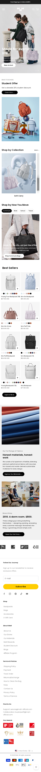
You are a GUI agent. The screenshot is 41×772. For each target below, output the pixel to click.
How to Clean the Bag (12, 681)
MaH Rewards (9, 642)
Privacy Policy (9, 692)
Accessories (9, 614)
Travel (30, 211)
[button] (24, 751)
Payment (7, 670)
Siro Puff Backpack (8, 356)
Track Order (8, 674)
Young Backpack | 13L (9, 385)
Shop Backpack (10, 65)
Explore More (9, 395)
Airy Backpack (26, 385)
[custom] (4, 594)
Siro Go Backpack (27, 296)
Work (15, 211)
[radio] (2, 293)
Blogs (6, 649)
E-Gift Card (8, 618)
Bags (6, 610)
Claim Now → (10, 92)
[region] (20, 38)
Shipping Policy (10, 666)
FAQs (6, 685)
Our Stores (8, 634)
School (22, 211)
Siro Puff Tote (25, 326)
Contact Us (8, 688)
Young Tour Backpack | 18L (10, 296)
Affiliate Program (10, 653)
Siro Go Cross (6, 326)
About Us (7, 631)
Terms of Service (10, 696)
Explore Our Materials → (13, 474)
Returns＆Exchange (11, 677)
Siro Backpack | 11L (27, 356)
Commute (6, 211)
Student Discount (11, 646)
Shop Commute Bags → (13, 256)
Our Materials (9, 638)
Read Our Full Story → (14, 534)
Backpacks (8, 606)
